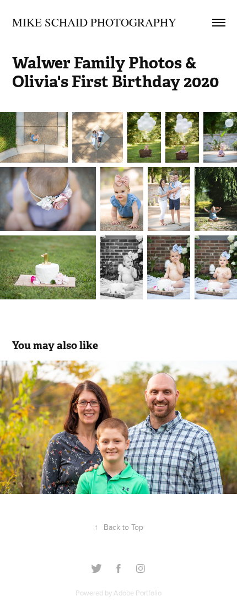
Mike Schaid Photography (94, 22)
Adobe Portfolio (137, 593)
